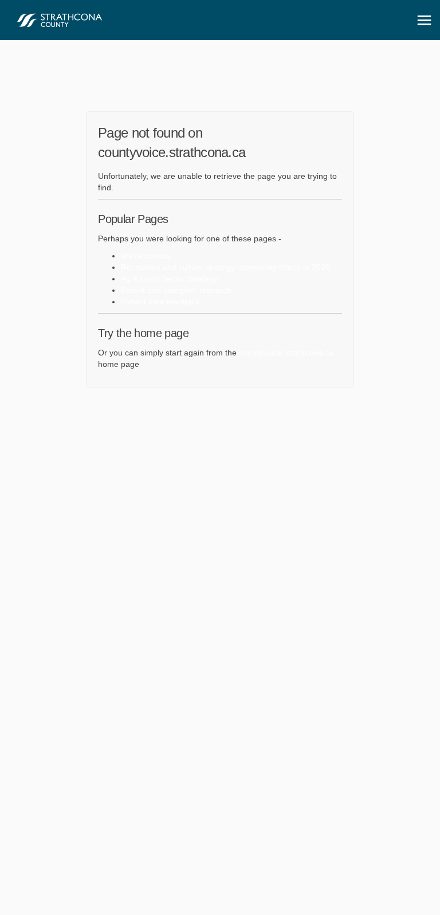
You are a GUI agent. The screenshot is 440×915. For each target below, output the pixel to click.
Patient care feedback (160, 301)
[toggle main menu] (424, 20)
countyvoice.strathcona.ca (286, 352)
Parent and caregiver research (176, 290)
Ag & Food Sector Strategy (169, 278)
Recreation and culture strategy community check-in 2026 (225, 267)
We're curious (146, 255)
